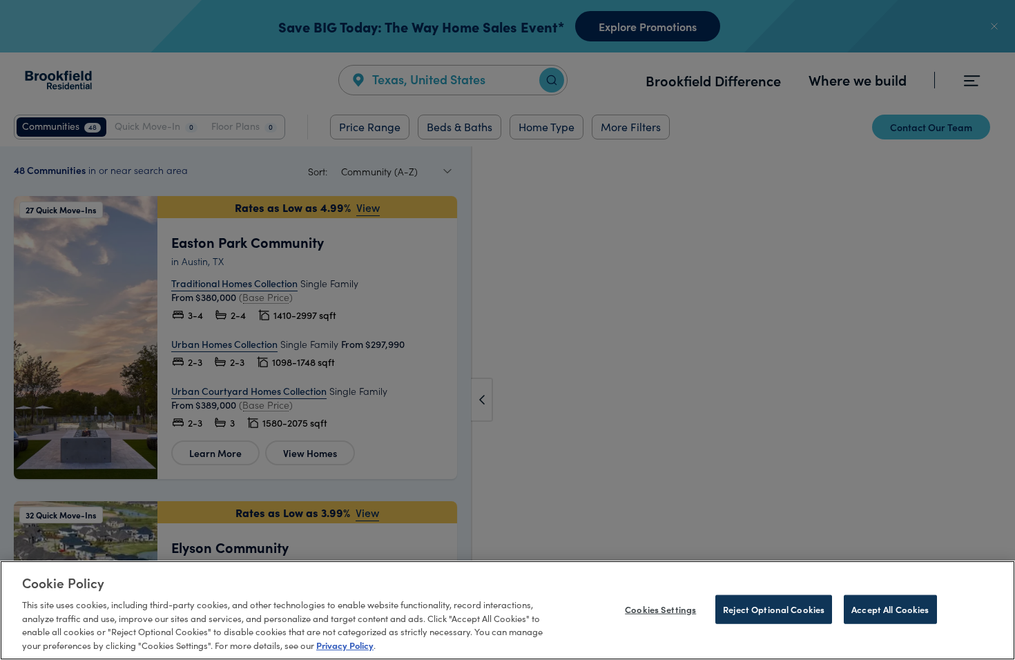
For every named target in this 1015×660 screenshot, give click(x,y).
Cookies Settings (660, 609)
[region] (507, 610)
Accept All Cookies (890, 609)
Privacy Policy (345, 645)
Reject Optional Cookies (773, 609)
